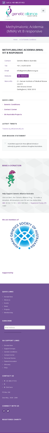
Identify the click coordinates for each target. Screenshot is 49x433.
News (6, 306)
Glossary (7, 364)
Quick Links (7, 292)
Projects (7, 309)
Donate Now (8, 297)
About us (7, 300)
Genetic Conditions (10, 352)
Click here (24, 76)
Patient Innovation (10, 361)
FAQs (6, 368)
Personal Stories (10, 358)
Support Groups (9, 349)
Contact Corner (9, 355)
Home (15, 40)
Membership (8, 313)
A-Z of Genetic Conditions (27, 40)
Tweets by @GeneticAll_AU (13, 128)
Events (6, 303)
